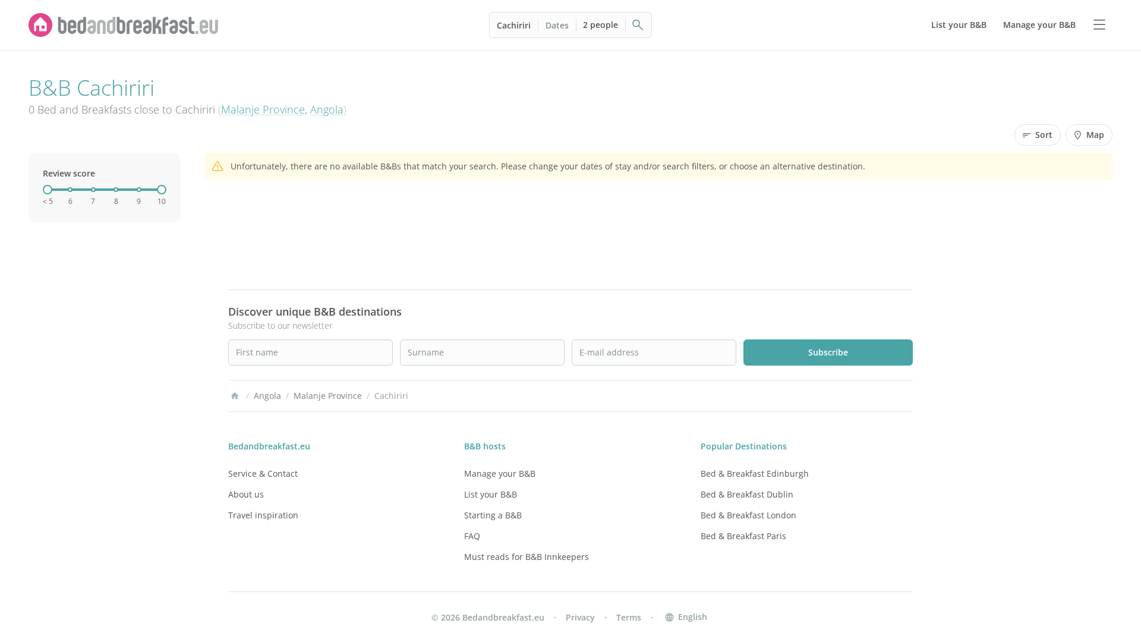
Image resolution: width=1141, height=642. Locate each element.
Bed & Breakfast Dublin (747, 494)
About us (246, 494)
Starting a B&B (493, 515)
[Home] (234, 396)
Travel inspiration (263, 515)
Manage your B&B (499, 473)
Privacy (580, 617)
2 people (600, 24)
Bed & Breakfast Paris (743, 536)
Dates (557, 25)
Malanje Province (263, 109)
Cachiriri (514, 25)
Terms (628, 617)
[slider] (47, 189)
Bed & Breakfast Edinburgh (755, 473)
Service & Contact (263, 473)
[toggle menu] (1099, 25)
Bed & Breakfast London (748, 515)
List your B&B (490, 494)
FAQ (472, 536)
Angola (326, 109)
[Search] (638, 24)
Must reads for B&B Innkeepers (526, 556)
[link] (124, 25)
